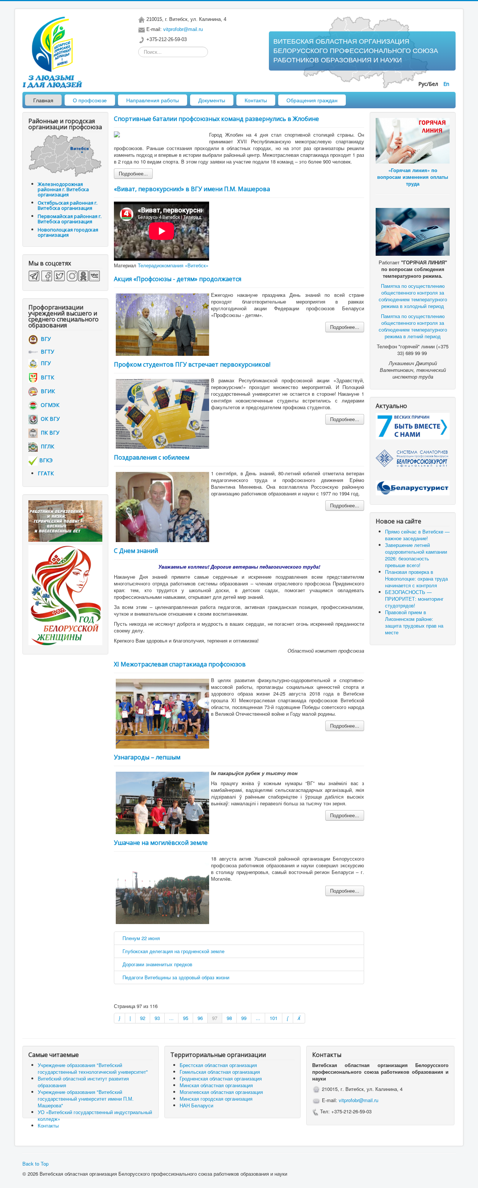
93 (157, 1017)
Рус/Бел (429, 83)
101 (273, 1017)
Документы (211, 100)
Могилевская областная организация (221, 1091)
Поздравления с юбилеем (151, 457)
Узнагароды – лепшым (147, 757)
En (446, 83)
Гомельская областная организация (220, 1071)
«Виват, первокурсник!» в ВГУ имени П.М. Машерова (192, 189)
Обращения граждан (312, 100)
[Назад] (130, 1018)
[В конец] (299, 1018)
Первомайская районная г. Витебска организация (70, 219)
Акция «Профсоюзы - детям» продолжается (177, 279)
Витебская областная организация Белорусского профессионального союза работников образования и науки (355, 51)
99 (243, 1017)
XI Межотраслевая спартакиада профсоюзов (180, 664)
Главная (43, 100)
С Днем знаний (136, 551)
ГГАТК (46, 473)
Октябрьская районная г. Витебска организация (67, 205)
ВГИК (46, 391)
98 (229, 1017)
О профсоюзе (90, 100)
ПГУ (44, 363)
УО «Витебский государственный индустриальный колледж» (95, 1115)
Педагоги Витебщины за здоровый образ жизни (175, 977)
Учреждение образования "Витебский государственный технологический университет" (93, 1068)
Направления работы (152, 100)
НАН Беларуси (196, 1105)
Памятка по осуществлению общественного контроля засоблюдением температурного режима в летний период (413, 326)
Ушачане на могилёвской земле (161, 843)
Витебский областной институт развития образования (83, 1082)
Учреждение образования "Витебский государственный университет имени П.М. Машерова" (86, 1098)
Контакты (256, 100)
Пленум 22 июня (141, 938)
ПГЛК (46, 446)
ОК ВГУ (49, 418)
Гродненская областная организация (221, 1078)
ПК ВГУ (48, 432)
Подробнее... (133, 173)
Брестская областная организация (218, 1065)
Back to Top (35, 1163)
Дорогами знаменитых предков (157, 964)
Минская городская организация (216, 1098)
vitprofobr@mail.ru (183, 29)
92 (142, 1017)
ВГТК (46, 377)
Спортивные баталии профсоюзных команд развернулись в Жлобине (216, 119)
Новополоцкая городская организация (68, 232)
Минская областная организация (216, 1085)
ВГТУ (46, 351)
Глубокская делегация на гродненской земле (173, 951)
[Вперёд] (287, 1018)
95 (185, 1017)
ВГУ (44, 338)
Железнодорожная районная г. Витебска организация (63, 189)
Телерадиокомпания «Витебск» (173, 265)
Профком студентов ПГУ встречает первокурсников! (192, 364)
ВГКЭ (46, 460)
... (171, 1017)
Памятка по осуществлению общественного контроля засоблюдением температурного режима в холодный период (413, 296)
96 (200, 1017)
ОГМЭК (48, 404)
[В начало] (119, 1018)
